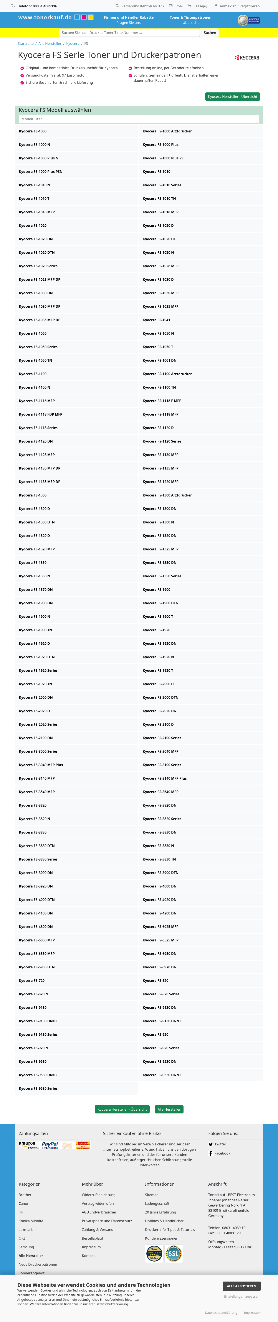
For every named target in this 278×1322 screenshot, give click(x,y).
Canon (24, 1203)
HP (21, 1212)
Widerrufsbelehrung (99, 1194)
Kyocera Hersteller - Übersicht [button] (232, 96)
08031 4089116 (37, 6)
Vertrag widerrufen (98, 1203)
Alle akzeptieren (241, 1286)
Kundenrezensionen (161, 1238)
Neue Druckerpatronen (38, 1264)
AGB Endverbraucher (99, 1212)
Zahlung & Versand (97, 1229)
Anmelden (239, 6)
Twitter (220, 1144)
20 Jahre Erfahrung (160, 1212)
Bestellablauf (92, 1238)
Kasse (200, 6)
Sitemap (152, 1194)
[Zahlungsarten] (55, 1145)
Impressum (91, 1247)
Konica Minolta (31, 1220)
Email (179, 6)
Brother (25, 1194)
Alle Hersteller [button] (169, 1109)
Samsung (26, 1247)
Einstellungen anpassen (241, 1296)
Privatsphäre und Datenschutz (107, 1220)
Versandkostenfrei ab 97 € (143, 6)
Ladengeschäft (157, 1203)
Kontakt (88, 1255)
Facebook (222, 1153)
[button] (76, 131)
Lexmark (26, 1229)
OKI (22, 1238)
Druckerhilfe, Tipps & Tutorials (170, 1229)
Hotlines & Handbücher (164, 1220)
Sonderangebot (32, 1273)
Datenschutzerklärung (221, 1312)
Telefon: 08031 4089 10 (226, 1227)
